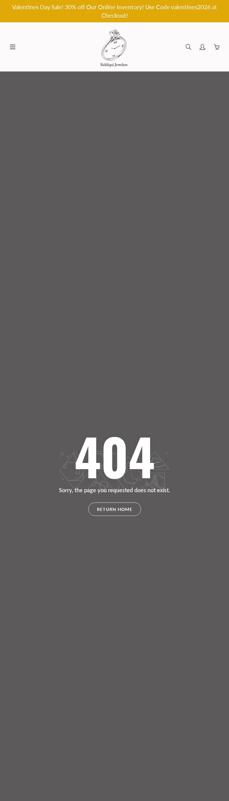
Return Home (114, 508)
